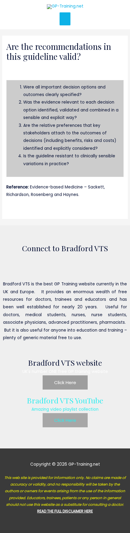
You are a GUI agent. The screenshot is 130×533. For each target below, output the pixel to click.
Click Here (65, 382)
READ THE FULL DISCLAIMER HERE (65, 511)
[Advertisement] (65, 45)
